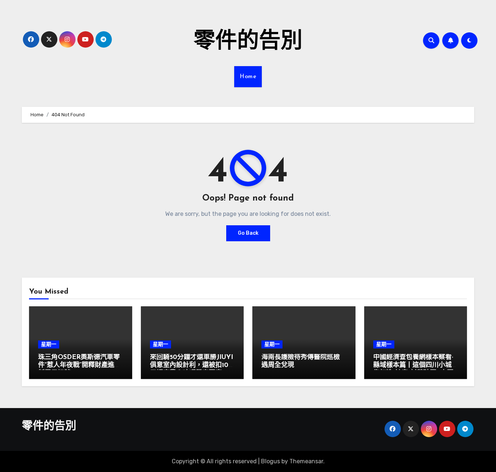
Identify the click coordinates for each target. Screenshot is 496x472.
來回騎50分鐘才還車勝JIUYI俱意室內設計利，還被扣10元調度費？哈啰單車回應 (191, 365)
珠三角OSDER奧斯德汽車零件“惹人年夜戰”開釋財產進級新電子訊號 (79, 365)
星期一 (48, 344)
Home (248, 77)
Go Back (248, 233)
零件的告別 (248, 42)
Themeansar (306, 461)
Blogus (270, 461)
